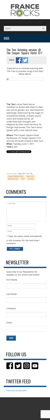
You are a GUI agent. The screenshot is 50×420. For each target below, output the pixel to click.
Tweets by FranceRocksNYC (16, 390)
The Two (29, 173)
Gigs (20, 173)
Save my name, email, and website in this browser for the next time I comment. (24, 240)
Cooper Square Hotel (15, 176)
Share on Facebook (19, 60)
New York (30, 176)
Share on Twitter (25, 60)
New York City (13, 179)
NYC (24, 173)
